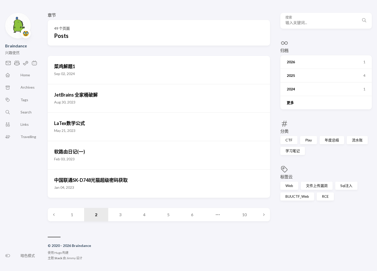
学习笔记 (292, 151)
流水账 (357, 140)
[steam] (26, 64)
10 (244, 214)
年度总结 (332, 140)
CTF (288, 140)
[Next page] (264, 214)
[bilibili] (34, 64)
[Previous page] (54, 214)
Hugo (58, 253)
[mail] (8, 64)
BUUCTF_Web (297, 196)
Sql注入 (346, 185)
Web (289, 185)
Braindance (16, 45)
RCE (325, 196)
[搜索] (364, 21)
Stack (58, 258)
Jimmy (71, 258)
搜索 (288, 17)
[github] (17, 64)
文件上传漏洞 (317, 185)
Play (308, 140)
